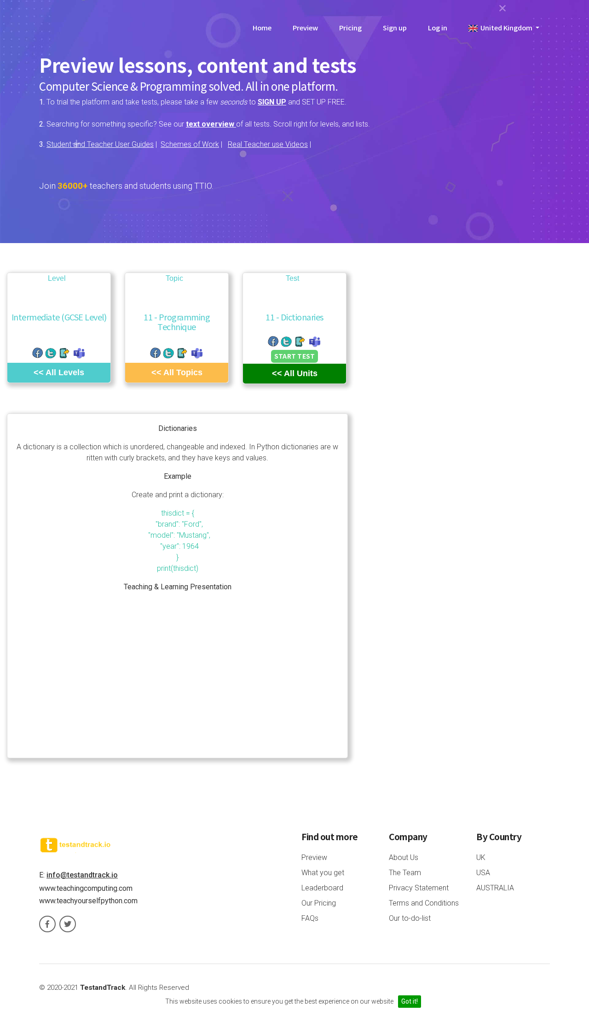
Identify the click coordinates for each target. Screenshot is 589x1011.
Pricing (350, 27)
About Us (403, 857)
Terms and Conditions (424, 903)
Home (262, 27)
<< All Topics (176, 372)
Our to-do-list (410, 918)
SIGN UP (272, 102)
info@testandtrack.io (82, 875)
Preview (305, 27)
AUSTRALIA (495, 887)
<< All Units (295, 373)
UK (480, 857)
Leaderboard (322, 887)
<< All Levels (59, 372)
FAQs (309, 918)
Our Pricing (318, 903)
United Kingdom (506, 27)
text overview (211, 124)
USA (483, 872)
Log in (437, 27)
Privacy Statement (419, 887)
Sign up (395, 27)
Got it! (409, 1001)
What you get (322, 872)
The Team (405, 872)
